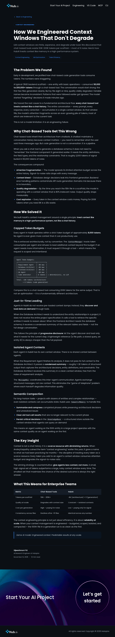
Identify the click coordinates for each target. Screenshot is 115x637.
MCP (100, 5)
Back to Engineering (24, 17)
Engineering (78, 5)
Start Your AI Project (60, 5)
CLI (106, 5)
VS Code (91, 5)
